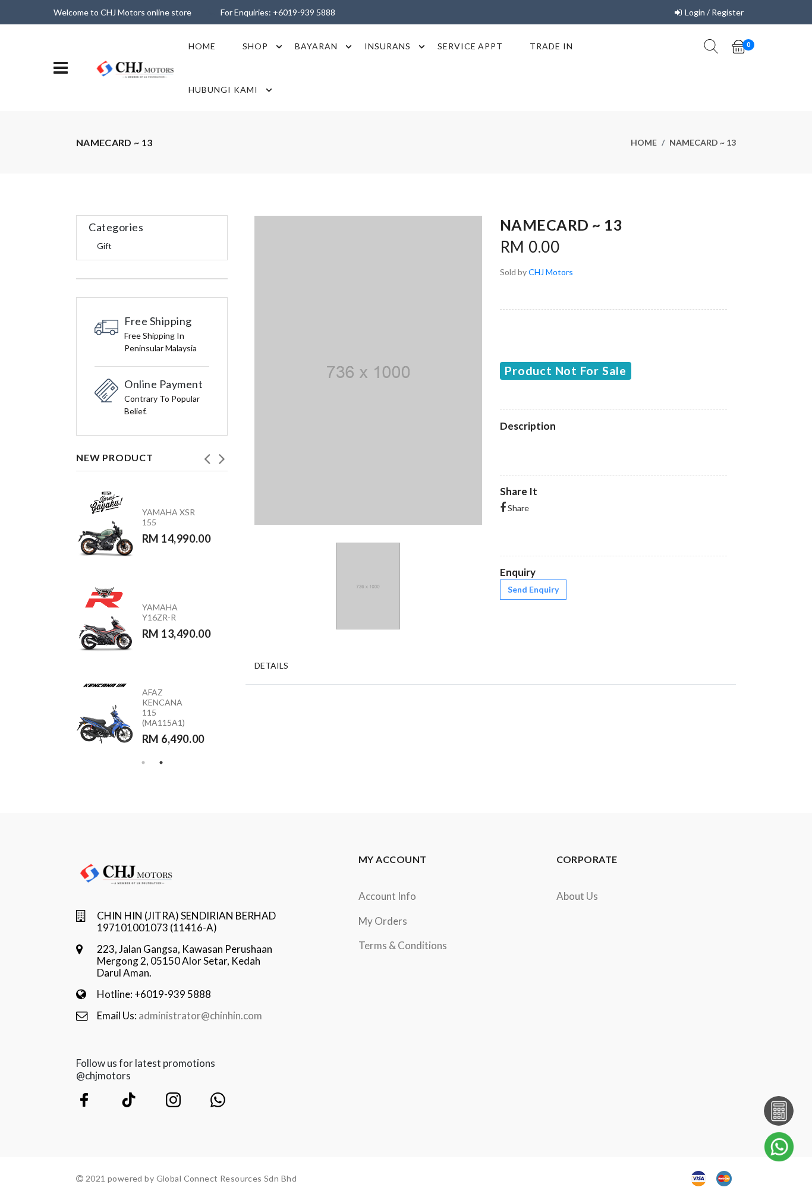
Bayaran (316, 46)
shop (255, 46)
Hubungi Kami (223, 89)
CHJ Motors (550, 272)
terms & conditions (402, 945)
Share (517, 508)
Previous (207, 455)
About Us (577, 896)
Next (222, 455)
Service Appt (470, 46)
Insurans (387, 46)
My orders (382, 921)
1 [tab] (143, 762)
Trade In (551, 46)
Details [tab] (271, 665)
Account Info (387, 896)
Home (202, 46)
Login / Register (714, 12)
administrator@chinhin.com (200, 1015)
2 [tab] (161, 762)
